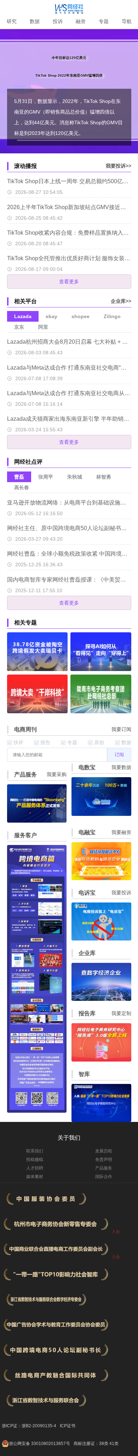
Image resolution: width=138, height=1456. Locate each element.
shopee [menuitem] (80, 316)
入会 (115, 1231)
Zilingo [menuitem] (112, 316)
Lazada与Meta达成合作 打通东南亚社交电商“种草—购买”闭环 (69, 368)
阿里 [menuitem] (43, 327)
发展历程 (103, 1151)
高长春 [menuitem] (21, 487)
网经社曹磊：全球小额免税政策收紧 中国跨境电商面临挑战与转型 (69, 554)
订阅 (119, 754)
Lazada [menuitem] (22, 316)
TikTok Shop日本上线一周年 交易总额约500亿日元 (69, 181)
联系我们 (34, 1151)
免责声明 (103, 1159)
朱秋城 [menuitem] (74, 477)
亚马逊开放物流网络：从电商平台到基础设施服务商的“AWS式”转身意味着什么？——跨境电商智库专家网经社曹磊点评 (69, 503)
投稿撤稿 (34, 1159)
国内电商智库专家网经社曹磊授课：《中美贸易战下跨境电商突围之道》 (69, 580)
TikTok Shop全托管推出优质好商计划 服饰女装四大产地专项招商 (69, 258)
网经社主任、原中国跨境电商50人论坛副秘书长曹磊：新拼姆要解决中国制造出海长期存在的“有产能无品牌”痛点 (69, 528)
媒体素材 (34, 1176)
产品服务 (103, 1168)
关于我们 (69, 1138)
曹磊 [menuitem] (19, 477)
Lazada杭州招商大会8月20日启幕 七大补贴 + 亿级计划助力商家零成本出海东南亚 (69, 342)
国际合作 (103, 1176)
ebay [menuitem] (51, 316)
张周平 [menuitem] (45, 477)
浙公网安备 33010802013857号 (39, 1443)
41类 (114, 1443)
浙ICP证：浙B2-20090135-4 (29, 1425)
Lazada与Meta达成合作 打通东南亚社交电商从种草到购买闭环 (69, 393)
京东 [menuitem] (19, 327)
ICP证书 (67, 1425)
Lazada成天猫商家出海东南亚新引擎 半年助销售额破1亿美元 (69, 419)
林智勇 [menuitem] (103, 477)
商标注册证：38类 (91, 1443)
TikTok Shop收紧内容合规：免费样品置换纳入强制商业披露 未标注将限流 (69, 233)
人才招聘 (34, 1168)
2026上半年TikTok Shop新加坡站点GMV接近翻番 (69, 207)
